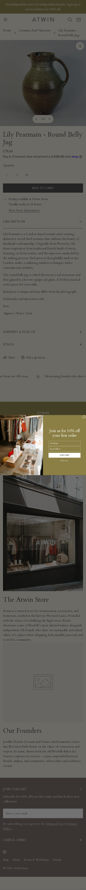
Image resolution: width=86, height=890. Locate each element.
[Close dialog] (84, 416)
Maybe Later (64, 461)
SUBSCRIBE (64, 455)
